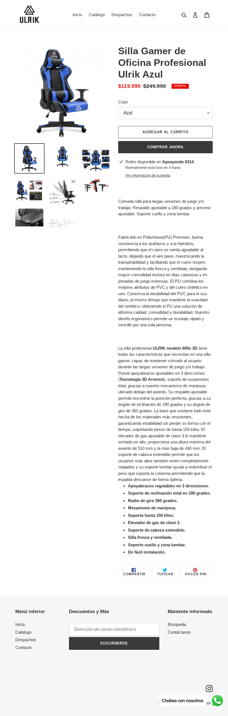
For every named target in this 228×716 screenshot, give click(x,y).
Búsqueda (177, 624)
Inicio (20, 624)
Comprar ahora (165, 147)
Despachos (25, 639)
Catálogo (23, 632)
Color (123, 102)
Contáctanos (179, 632)
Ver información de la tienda (147, 175)
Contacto (23, 647)
